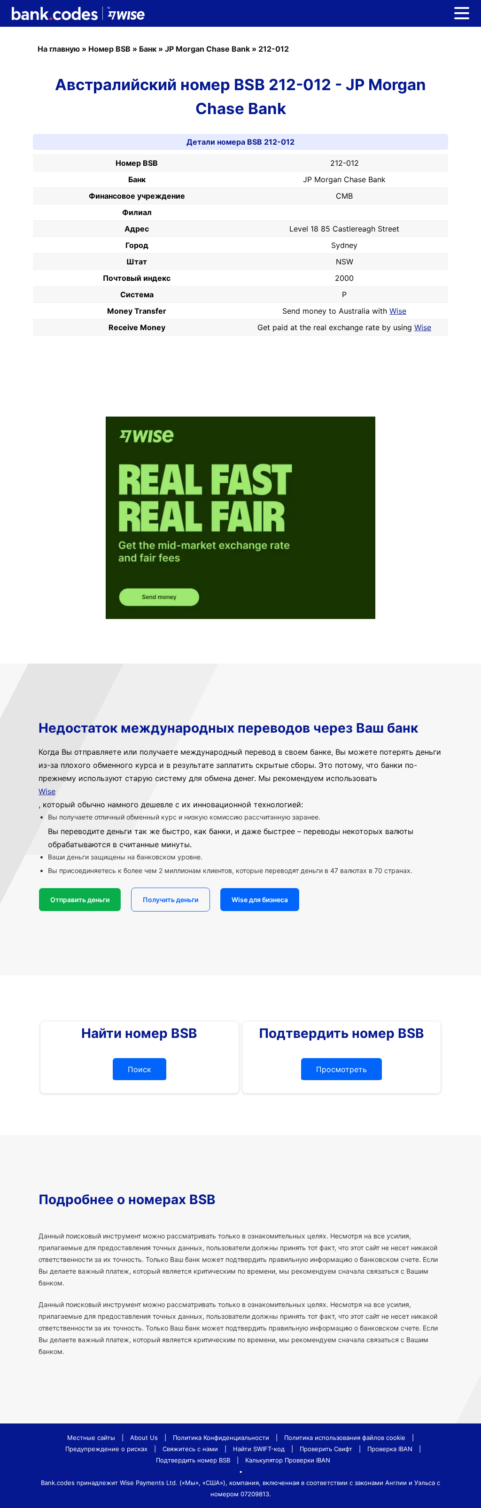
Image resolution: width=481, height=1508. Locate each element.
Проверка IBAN (389, 1449)
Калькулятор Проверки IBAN (287, 1460)
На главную (59, 49)
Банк (147, 49)
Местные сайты (91, 1437)
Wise (397, 311)
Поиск (139, 1069)
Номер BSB (109, 49)
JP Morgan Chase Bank (207, 49)
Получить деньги (170, 900)
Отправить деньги (79, 900)
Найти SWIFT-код (259, 1449)
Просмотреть (341, 1069)
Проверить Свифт (326, 1449)
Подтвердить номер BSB (193, 1460)
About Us (144, 1437)
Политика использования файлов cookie (344, 1437)
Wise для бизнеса (260, 900)
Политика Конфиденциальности (221, 1437)
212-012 (273, 49)
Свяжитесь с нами (190, 1449)
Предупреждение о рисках (106, 1449)
